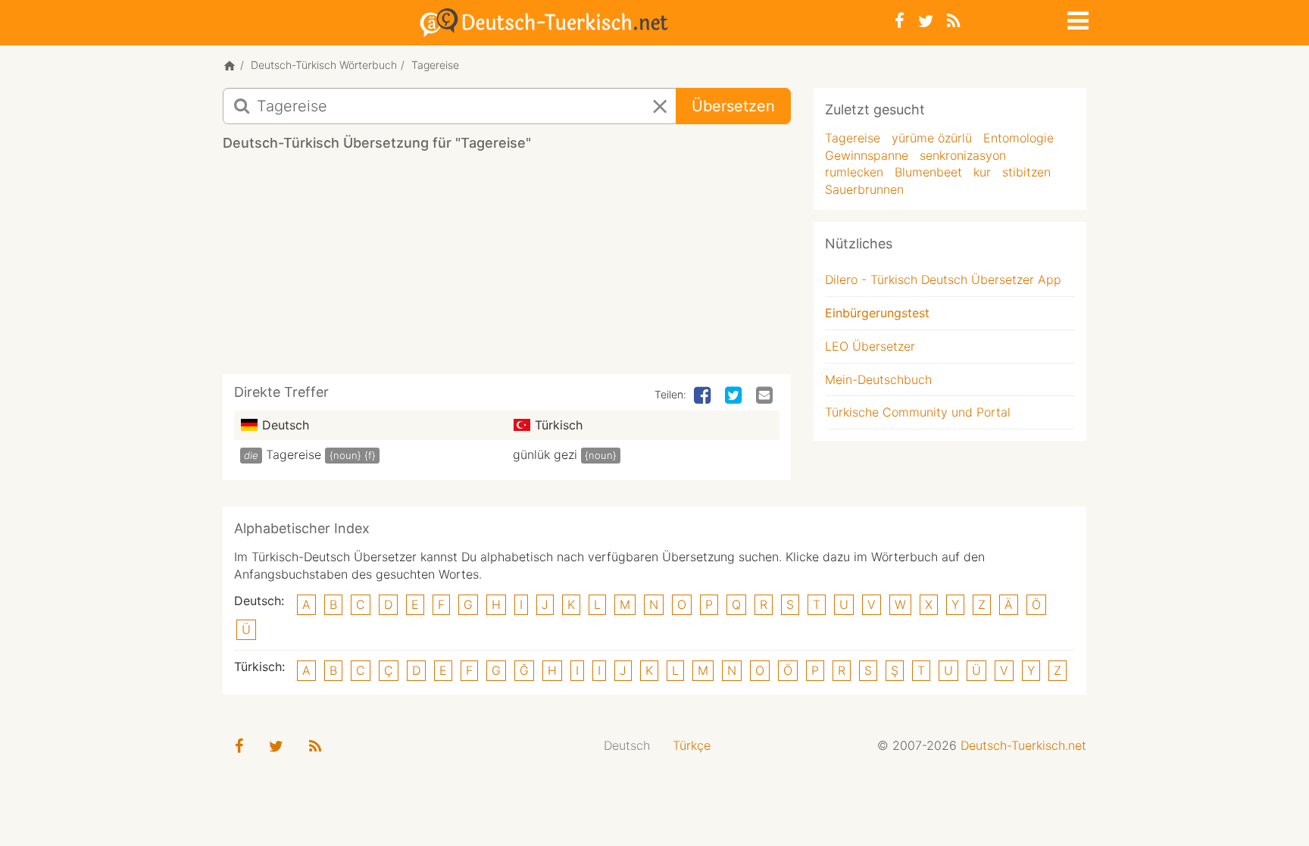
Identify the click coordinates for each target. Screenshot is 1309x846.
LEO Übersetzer (870, 346)
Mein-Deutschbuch (878, 379)
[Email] (765, 396)
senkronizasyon (963, 155)
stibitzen (1026, 172)
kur (982, 172)
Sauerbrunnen (864, 189)
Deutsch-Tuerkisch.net (1023, 745)
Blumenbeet (928, 172)
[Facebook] (899, 20)
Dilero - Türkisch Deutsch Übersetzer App (943, 279)
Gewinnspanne (866, 155)
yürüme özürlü (932, 137)
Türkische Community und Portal (918, 412)
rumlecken (854, 172)
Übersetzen (733, 106)
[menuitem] (626, 745)
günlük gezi (545, 454)
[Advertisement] (507, 268)
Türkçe (692, 745)
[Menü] (1076, 18)
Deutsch (627, 745)
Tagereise (293, 454)
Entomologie (1018, 137)
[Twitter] (925, 20)
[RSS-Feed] (953, 20)
